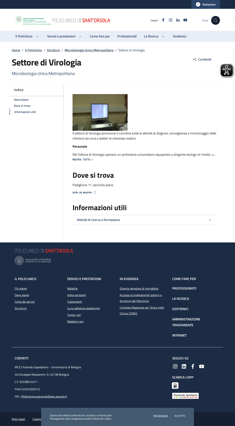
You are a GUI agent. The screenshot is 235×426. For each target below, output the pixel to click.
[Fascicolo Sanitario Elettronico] (185, 395)
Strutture (53, 50)
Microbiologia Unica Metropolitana (89, 50)
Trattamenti (74, 301)
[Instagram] (175, 366)
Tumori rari (74, 315)
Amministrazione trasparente (186, 322)
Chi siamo (21, 288)
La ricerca (180, 298)
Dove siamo (22, 295)
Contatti (22, 358)
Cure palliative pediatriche (83, 308)
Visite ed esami (76, 295)
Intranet (179, 335)
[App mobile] (175, 385)
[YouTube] (202, 366)
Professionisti (184, 288)
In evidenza (129, 278)
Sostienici (180, 308)
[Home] (83, 20)
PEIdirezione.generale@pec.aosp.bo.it (44, 396)
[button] (205, 4)
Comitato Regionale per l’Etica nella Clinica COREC (142, 310)
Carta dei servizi (25, 301)
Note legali (18, 419)
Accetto (180, 416)
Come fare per (184, 278)
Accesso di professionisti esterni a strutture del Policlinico (141, 298)
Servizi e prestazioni (84, 278)
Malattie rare (75, 321)
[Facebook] (193, 366)
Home (16, 50)
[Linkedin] (184, 366)
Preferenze (160, 416)
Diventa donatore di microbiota (139, 288)
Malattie (72, 288)
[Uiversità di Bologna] (117, 260)
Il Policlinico (33, 50)
